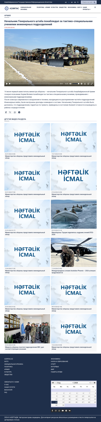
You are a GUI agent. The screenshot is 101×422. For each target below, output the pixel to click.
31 (63, 405)
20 (83, 399)
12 (76, 396)
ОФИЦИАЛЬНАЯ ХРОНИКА (26, 8)
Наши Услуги (9, 387)
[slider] (34, 84)
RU (69, 2)
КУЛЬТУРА (54, 7)
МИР (52, 369)
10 (63, 396)
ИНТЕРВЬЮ (55, 367)
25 (69, 402)
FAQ (5, 392)
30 (56, 405)
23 (56, 402)
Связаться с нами (11, 382)
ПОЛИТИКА (40, 7)
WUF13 (79, 7)
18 (69, 399)
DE (75, 2)
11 (69, 396)
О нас (6, 384)
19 (76, 399)
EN (72, 2)
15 (95, 396)
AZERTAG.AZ (8, 359)
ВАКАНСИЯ (8, 390)
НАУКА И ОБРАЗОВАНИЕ (59, 361)
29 (95, 402)
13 (83, 396)
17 (63, 399)
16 (56, 399)
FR (77, 2)
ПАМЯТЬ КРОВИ (56, 372)
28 (89, 402)
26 (76, 402)
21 (89, 399)
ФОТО (6, 361)
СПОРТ (53, 364)
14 (89, 396)
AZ (66, 2)
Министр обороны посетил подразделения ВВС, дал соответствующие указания (24, 348)
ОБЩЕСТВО (63, 7)
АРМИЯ (47, 7)
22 (95, 399)
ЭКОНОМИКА (72, 7)
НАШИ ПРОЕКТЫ (86, 8)
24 (63, 402)
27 (83, 402)
